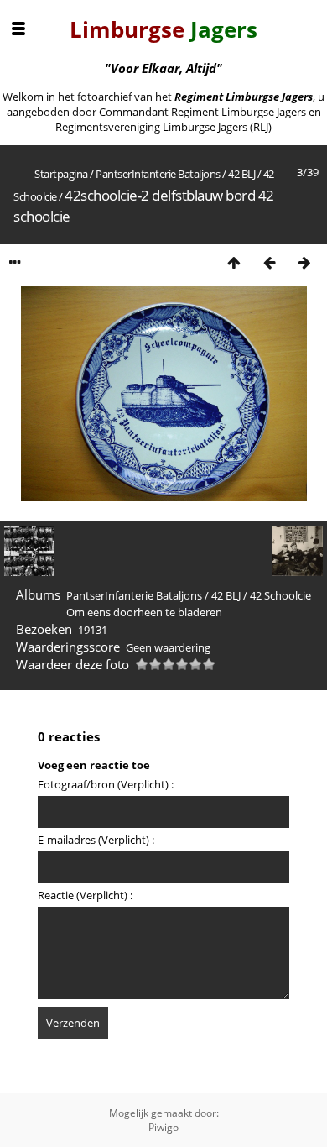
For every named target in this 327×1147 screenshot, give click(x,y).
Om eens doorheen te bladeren (144, 612)
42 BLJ (241, 173)
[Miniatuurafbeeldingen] (234, 262)
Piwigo (163, 1127)
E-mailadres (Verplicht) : (96, 839)
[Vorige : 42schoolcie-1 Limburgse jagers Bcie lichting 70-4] (269, 262)
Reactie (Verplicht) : (85, 895)
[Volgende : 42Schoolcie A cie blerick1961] (304, 262)
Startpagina (61, 173)
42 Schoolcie (280, 595)
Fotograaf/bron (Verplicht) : (106, 784)
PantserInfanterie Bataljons (158, 173)
